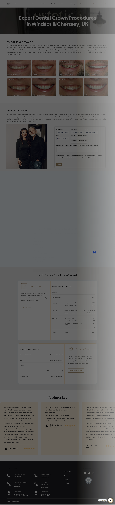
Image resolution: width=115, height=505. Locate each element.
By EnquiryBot (103, 500)
